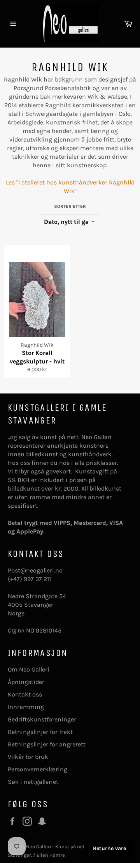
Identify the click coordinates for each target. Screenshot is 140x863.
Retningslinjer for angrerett (47, 744)
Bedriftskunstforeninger (42, 719)
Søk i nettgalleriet (33, 781)
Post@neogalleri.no (35, 570)
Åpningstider (26, 682)
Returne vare (109, 848)
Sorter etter (70, 206)
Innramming (26, 707)
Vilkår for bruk (28, 756)
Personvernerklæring (37, 769)
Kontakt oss (25, 694)
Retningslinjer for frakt (40, 731)
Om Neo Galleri (28, 669)
